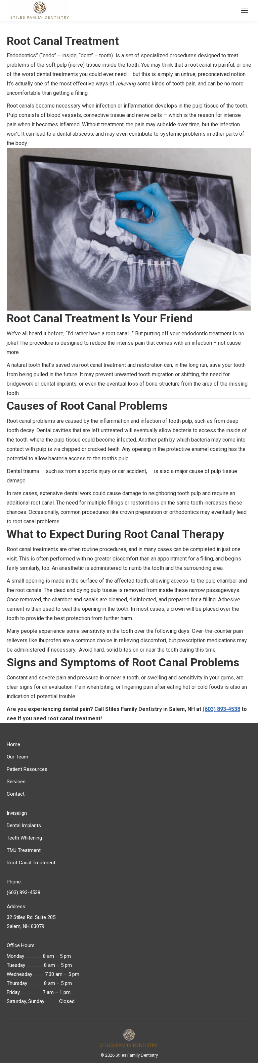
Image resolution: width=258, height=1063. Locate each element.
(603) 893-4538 (221, 709)
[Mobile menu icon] (244, 10)
